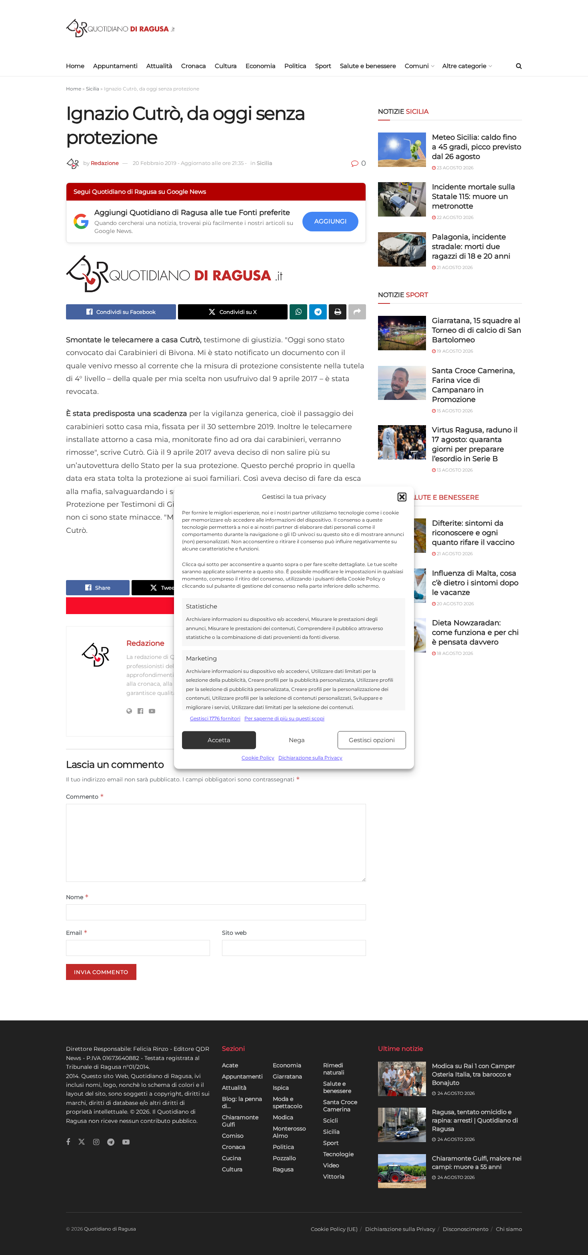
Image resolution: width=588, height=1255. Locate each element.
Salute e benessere (368, 66)
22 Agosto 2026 (455, 217)
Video (331, 1165)
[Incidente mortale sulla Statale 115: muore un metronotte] (402, 199)
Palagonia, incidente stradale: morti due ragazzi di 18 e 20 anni (471, 247)
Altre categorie (464, 66)
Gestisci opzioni (372, 740)
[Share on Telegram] (318, 311)
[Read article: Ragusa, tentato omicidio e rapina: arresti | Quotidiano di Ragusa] (402, 1125)
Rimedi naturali (333, 1069)
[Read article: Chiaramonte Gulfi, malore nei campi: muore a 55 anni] (402, 1171)
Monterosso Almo (289, 1132)
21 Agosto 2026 (454, 267)
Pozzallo (284, 1158)
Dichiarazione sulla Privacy (310, 758)
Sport (323, 66)
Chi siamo (509, 1229)
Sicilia (92, 89)
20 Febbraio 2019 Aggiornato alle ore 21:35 (190, 163)
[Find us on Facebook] (68, 1142)
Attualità (159, 66)
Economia (261, 66)
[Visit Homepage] (120, 28)
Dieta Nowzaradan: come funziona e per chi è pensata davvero (475, 632)
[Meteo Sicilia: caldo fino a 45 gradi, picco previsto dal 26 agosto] (402, 150)
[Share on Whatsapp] (298, 311)
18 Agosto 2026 (454, 653)
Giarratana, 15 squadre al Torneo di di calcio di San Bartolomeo (476, 330)
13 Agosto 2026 (454, 470)
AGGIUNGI (330, 221)
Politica (295, 66)
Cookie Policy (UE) (334, 1229)
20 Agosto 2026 (455, 603)
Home (75, 66)
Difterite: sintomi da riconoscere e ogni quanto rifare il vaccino (473, 533)
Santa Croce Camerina (340, 1105)
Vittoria (333, 1176)
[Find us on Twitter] (81, 1142)
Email (77, 932)
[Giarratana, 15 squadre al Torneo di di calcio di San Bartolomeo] (402, 333)
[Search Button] (519, 66)
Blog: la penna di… (242, 1102)
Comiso (233, 1135)
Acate (230, 1065)
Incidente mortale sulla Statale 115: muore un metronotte (473, 197)
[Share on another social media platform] (357, 311)
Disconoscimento (465, 1229)
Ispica (281, 1087)
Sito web (234, 932)
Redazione (105, 163)
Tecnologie (338, 1154)
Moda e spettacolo (287, 1102)
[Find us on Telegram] (110, 1142)
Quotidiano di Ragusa (110, 1229)
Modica (283, 1117)
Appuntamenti (115, 66)
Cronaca (193, 66)
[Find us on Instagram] (96, 1142)
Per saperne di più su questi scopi (284, 718)
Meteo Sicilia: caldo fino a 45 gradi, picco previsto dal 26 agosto (476, 147)
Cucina (231, 1158)
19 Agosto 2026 (454, 351)
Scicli (330, 1120)
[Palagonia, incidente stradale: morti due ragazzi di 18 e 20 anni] (402, 249)
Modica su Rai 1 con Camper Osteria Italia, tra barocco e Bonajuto (473, 1074)
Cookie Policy (258, 758)
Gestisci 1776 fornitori (215, 718)
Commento (85, 796)
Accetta (219, 740)
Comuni (417, 66)
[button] (402, 497)
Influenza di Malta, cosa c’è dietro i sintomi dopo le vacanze (475, 583)
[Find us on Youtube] (126, 1142)
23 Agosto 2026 (455, 168)
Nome (77, 897)
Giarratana (287, 1076)
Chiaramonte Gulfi (240, 1121)
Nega (297, 740)
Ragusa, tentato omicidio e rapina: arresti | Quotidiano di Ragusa (475, 1120)
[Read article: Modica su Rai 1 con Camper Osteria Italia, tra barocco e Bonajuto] (402, 1079)
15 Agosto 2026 (454, 411)
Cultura (226, 66)
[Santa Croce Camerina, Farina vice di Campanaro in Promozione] (402, 383)
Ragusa (283, 1169)
